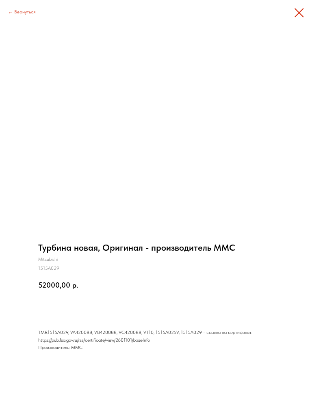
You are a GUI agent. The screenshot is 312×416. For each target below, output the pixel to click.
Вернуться (25, 12)
